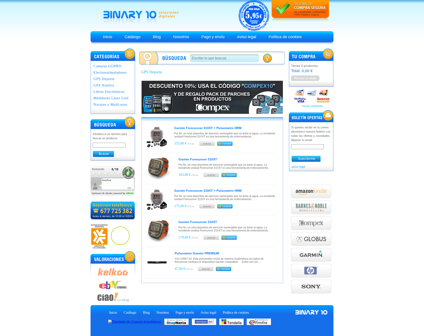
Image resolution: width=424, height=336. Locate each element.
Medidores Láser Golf (111, 98)
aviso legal (298, 166)
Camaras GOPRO (107, 66)
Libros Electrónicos (109, 92)
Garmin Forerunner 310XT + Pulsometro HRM (208, 128)
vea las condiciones (312, 106)
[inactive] (113, 195)
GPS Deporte (104, 79)
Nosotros (181, 37)
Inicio (107, 37)
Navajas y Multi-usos (110, 104)
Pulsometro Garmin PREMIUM (197, 253)
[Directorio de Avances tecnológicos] (135, 321)
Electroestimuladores (110, 72)
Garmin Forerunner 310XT (197, 159)
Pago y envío (213, 37)
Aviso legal (246, 37)
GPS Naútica (103, 85)
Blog (157, 37)
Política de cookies (285, 37)
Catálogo (132, 37)
